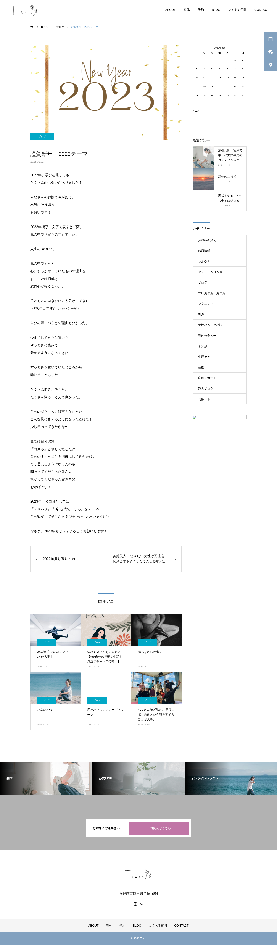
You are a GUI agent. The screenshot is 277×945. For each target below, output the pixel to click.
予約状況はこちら (159, 828)
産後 (201, 367)
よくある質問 (237, 9)
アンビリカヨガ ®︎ (210, 272)
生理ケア (204, 356)
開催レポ (204, 399)
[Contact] (142, 904)
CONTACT (261, 9)
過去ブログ (205, 388)
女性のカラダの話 (210, 325)
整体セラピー (207, 335)
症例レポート (207, 378)
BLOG (216, 9)
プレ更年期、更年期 (211, 293)
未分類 (202, 346)
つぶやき (204, 261)
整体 (187, 9)
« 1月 (196, 110)
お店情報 (204, 251)
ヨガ (201, 314)
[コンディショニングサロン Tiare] (138, 874)
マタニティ (205, 303)
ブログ (42, 136)
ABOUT (170, 9)
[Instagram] (135, 904)
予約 (201, 9)
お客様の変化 (207, 240)
